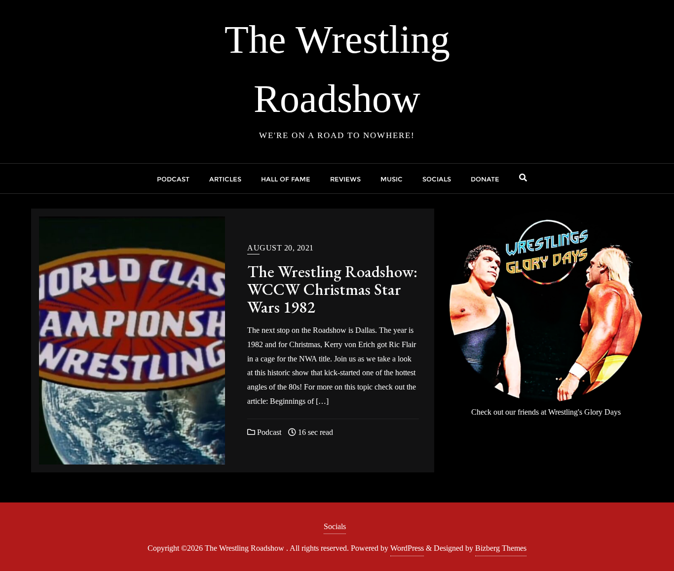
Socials (335, 526)
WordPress (407, 548)
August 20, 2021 (280, 248)
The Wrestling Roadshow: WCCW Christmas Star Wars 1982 (332, 289)
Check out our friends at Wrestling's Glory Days (546, 412)
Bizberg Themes (500, 548)
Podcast (268, 432)
